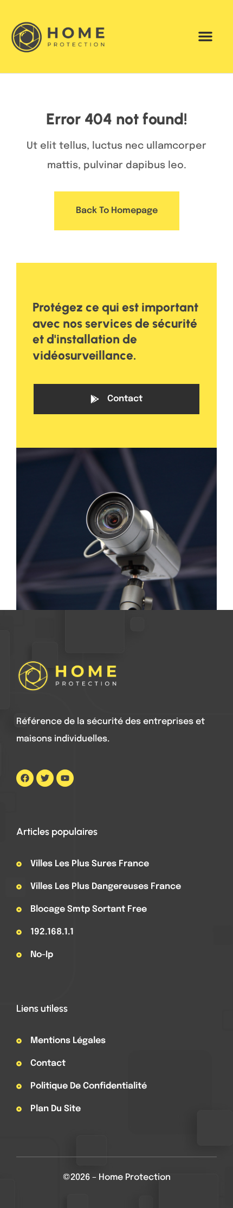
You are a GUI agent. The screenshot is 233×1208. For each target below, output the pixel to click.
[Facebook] (25, 778)
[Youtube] (65, 778)
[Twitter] (45, 778)
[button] (205, 36)
